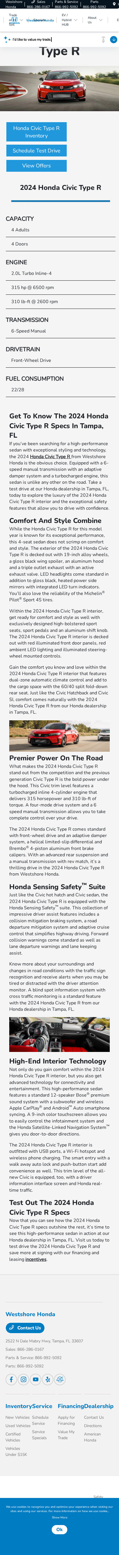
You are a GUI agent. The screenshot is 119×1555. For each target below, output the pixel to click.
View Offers (36, 165)
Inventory (18, 1406)
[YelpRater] (47, 1379)
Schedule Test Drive (36, 150)
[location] (114, 4)
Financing (71, 1406)
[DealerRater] (60, 1379)
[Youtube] (35, 1379)
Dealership (99, 1406)
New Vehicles (17, 1417)
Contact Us (28, 1328)
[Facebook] (11, 1379)
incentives (36, 1259)
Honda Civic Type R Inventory (36, 131)
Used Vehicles (18, 1426)
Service (42, 1406)
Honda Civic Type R (50, 457)
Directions (93, 1426)
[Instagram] (23, 1379)
